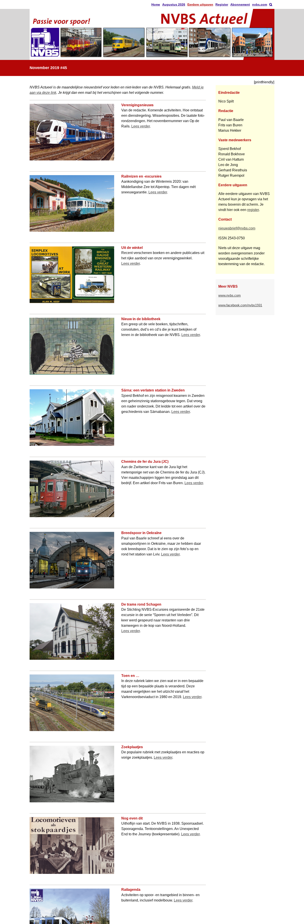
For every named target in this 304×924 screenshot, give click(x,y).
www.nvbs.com (229, 295)
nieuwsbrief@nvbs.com (236, 228)
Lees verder (140, 126)
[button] (270, 4)
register (253, 210)
